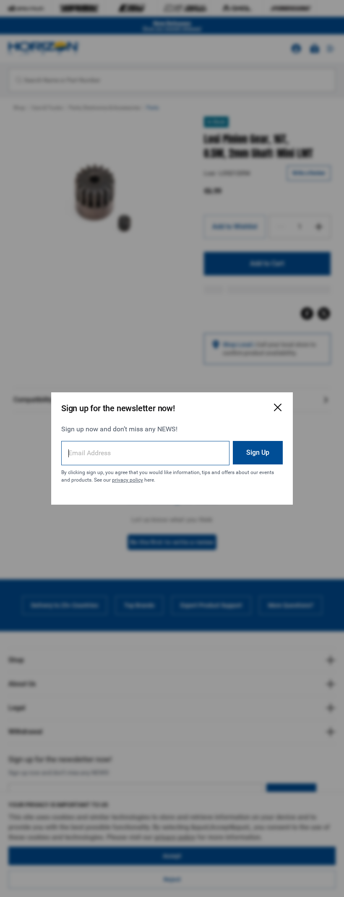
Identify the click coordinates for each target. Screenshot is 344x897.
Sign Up (257, 452)
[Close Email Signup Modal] (278, 407)
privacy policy (127, 480)
